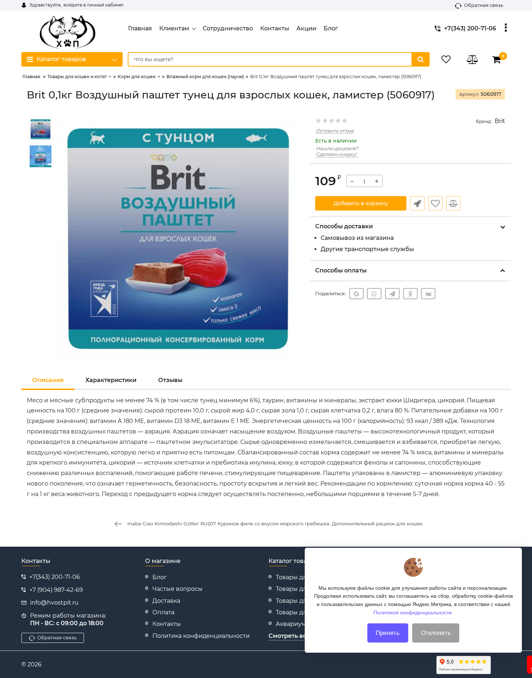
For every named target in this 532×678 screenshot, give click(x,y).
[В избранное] (435, 203)
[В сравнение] (453, 203)
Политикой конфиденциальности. (413, 612)
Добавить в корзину (361, 203)
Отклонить (436, 633)
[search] (420, 59)
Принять (388, 633)
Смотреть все (289, 635)
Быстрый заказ (417, 203)
